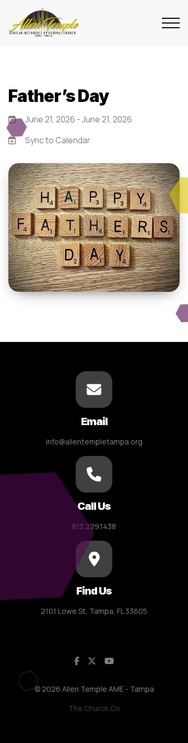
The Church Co (94, 708)
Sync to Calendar (57, 140)
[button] (171, 23)
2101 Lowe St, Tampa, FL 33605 (94, 611)
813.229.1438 (94, 526)
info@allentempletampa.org (94, 442)
